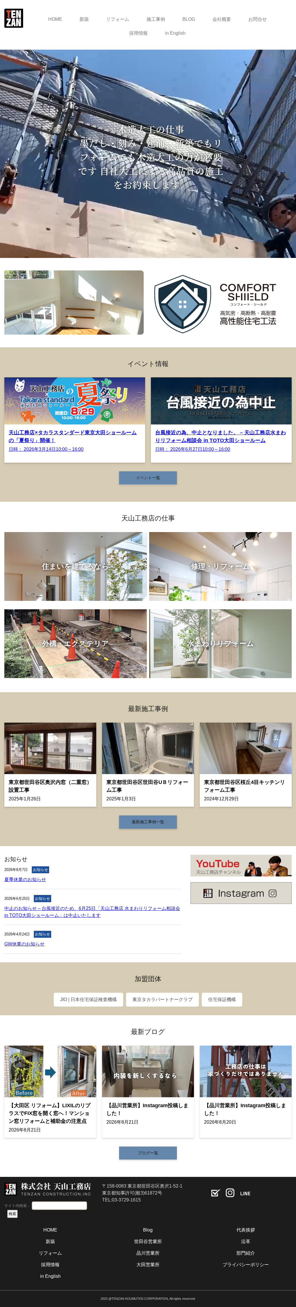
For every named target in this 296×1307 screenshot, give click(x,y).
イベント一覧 (148, 477)
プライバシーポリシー (246, 1264)
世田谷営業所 (148, 1241)
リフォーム (117, 19)
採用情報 (138, 33)
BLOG (188, 19)
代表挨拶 (245, 1229)
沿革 (245, 1241)
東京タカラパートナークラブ (162, 999)
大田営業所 (148, 1264)
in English (175, 33)
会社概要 (221, 19)
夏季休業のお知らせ (25, 879)
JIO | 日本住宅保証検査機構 (88, 999)
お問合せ (257, 19)
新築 (84, 19)
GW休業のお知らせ (24, 944)
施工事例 (156, 19)
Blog (148, 1229)
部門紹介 (245, 1253)
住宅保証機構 (222, 999)
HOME (55, 19)
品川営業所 (148, 1253)
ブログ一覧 (148, 1153)
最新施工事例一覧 (148, 821)
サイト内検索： (17, 1205)
